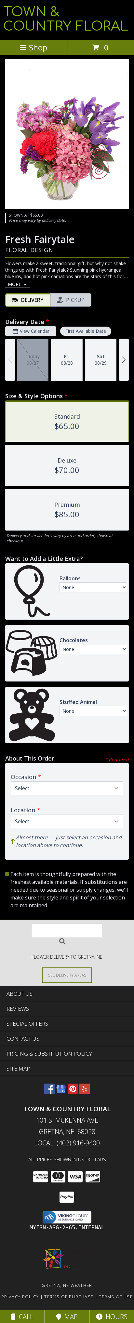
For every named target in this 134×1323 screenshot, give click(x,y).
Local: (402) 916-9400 (67, 1143)
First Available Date (85, 331)
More (14, 284)
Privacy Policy (20, 1297)
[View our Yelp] (84, 1092)
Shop (38, 47)
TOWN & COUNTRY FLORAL (65, 19)
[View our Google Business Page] (61, 1092)
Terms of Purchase (68, 1297)
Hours (114, 1316)
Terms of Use (116, 1297)
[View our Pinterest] (73, 1092)
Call (24, 1316)
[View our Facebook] (49, 1092)
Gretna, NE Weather (67, 1285)
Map (69, 1316)
